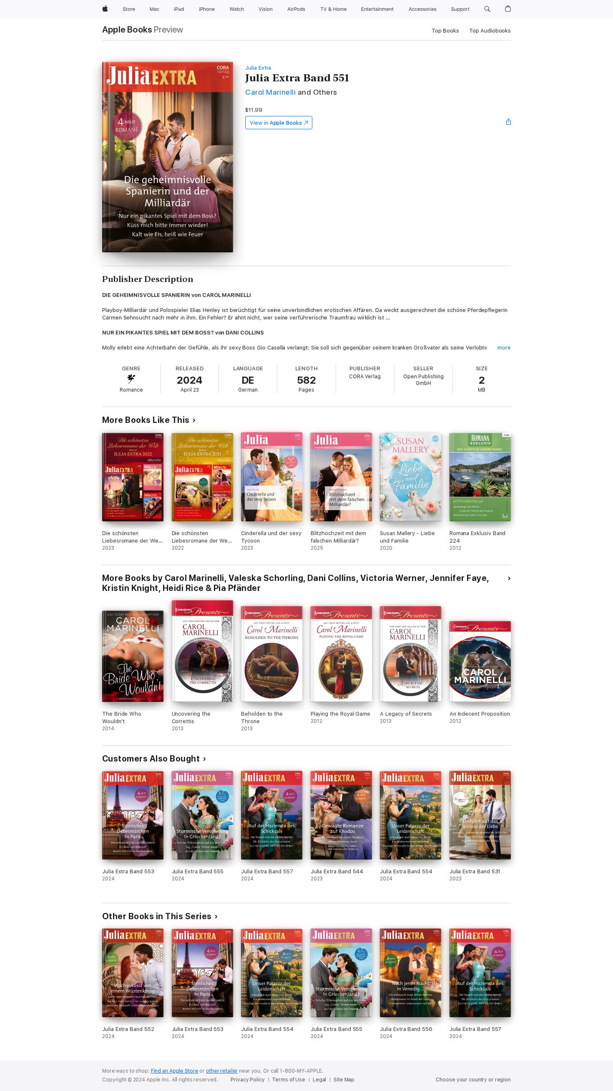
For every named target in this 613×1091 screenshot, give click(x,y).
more (504, 347)
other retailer (222, 1071)
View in (276, 123)
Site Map (344, 1080)
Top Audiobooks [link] (490, 31)
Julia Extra (258, 68)
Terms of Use (288, 1080)
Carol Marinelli (270, 92)
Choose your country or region (473, 1080)
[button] (487, 9)
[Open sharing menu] (508, 122)
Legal (319, 1080)
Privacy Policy (247, 1080)
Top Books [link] (445, 31)
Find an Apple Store (174, 1071)
